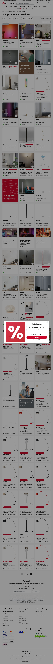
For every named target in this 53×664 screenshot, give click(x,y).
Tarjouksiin (37, 337)
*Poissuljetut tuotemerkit (36, 339)
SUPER (37, 334)
